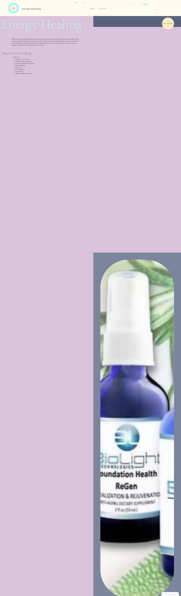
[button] (155, 9)
